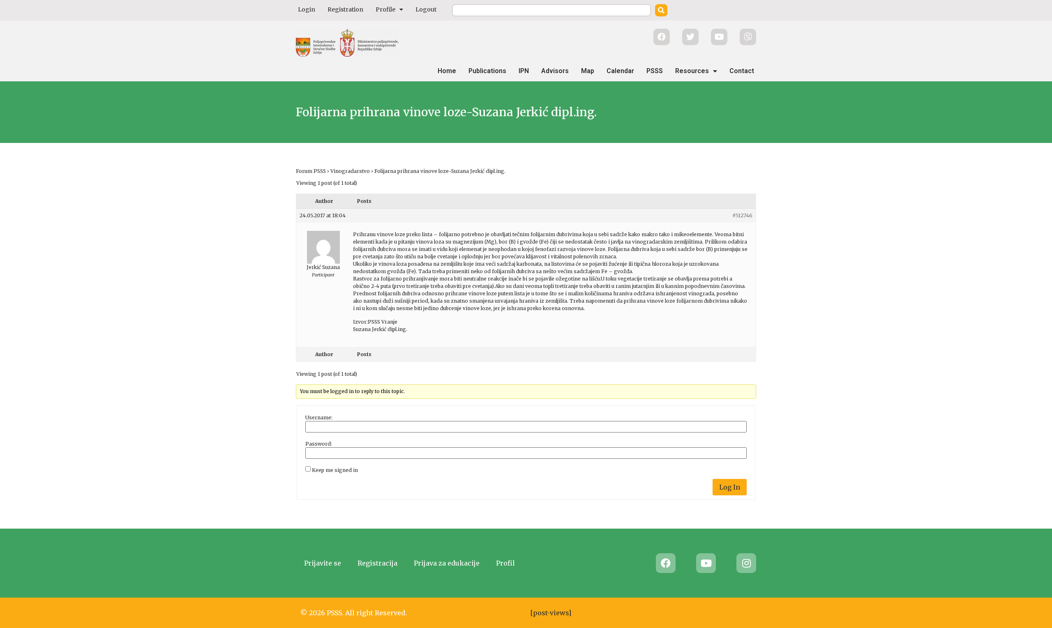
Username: (318, 417)
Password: (318, 444)
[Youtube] (706, 563)
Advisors (555, 71)
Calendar (620, 71)
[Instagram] (746, 563)
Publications (487, 71)
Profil (505, 563)
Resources (692, 71)
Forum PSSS (311, 171)
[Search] (661, 10)
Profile (385, 9)
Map (587, 71)
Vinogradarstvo (350, 171)
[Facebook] (666, 563)
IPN (524, 71)
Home (447, 71)
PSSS (654, 71)
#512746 (742, 215)
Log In (729, 487)
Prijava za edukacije (447, 563)
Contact (741, 71)
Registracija (377, 563)
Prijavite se (322, 563)
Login (306, 9)
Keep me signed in (335, 470)
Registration (345, 9)
